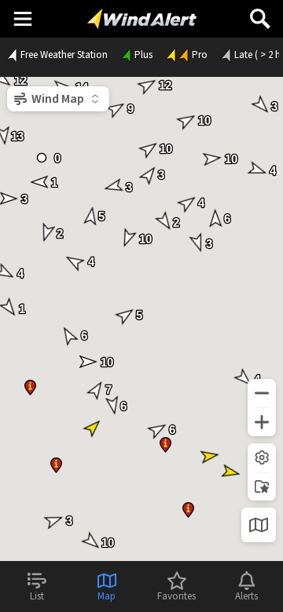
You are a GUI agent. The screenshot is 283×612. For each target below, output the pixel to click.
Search (260, 13)
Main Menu (22, 18)
